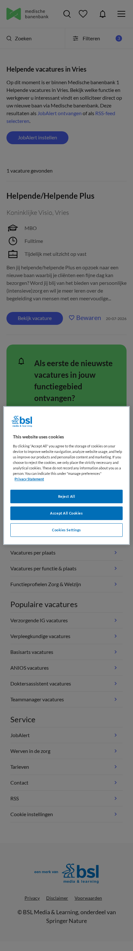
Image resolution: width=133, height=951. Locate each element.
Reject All (66, 496)
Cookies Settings (66, 530)
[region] (66, 475)
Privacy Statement (29, 479)
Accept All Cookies (66, 513)
